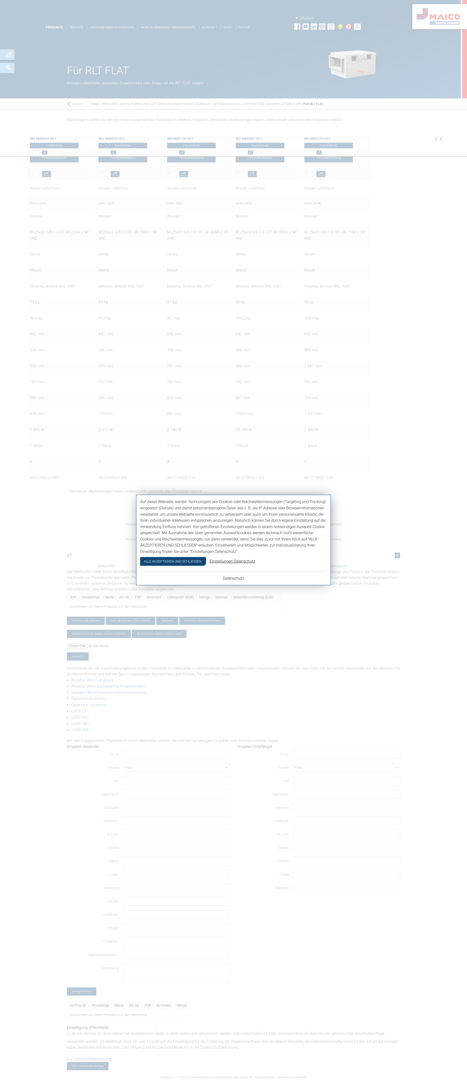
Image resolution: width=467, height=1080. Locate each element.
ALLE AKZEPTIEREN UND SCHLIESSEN (173, 561)
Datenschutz (233, 578)
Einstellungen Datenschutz (232, 561)
